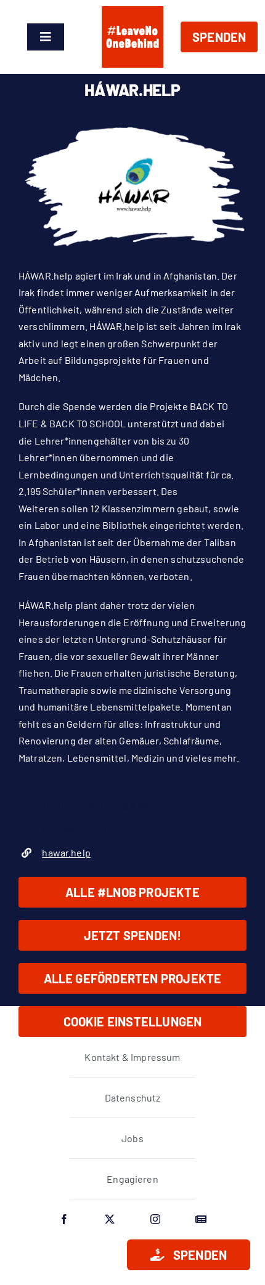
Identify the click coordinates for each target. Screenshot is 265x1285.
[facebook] (64, 1219)
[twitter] (109, 1219)
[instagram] (155, 1219)
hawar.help (66, 852)
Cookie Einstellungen (132, 1021)
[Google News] (201, 1219)
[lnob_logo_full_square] (132, 11)
